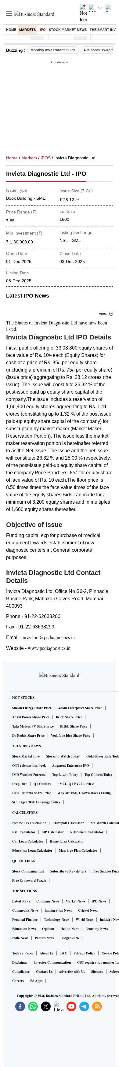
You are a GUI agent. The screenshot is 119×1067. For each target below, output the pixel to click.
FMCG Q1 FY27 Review (75, 784)
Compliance (21, 971)
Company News (47, 901)
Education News (24, 929)
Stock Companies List (28, 871)
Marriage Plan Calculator (78, 850)
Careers (18, 981)
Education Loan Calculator (32, 850)
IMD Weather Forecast (29, 774)
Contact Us (44, 971)
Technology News (56, 919)
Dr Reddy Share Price (28, 735)
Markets (27, 29)
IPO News (99, 901)
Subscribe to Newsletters (68, 871)
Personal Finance (25, 919)
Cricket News (88, 910)
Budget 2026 (69, 938)
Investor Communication (52, 962)
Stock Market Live (26, 756)
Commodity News (25, 910)
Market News (75, 901)
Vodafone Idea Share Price (70, 735)
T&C (63, 953)
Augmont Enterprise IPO (70, 765)
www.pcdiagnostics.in (49, 648)
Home (11, 29)
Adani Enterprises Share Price (80, 708)
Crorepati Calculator (68, 823)
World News (84, 919)
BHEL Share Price (73, 726)
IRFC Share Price (69, 717)
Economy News (96, 929)
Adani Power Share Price (30, 717)
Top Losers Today (65, 774)
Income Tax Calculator (29, 823)
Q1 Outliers (42, 784)
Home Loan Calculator (67, 841)
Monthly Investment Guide (53, 50)
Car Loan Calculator (27, 841)
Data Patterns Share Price (31, 793)
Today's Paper (22, 953)
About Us (46, 953)
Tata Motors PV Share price (33, 726)
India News (20, 938)
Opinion (48, 929)
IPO (43, 29)
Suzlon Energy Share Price (32, 708)
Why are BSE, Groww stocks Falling (84, 793)
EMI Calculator (23, 832)
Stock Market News (68, 29)
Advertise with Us (72, 971)
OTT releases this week (29, 765)
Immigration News (58, 910)
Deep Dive (19, 784)
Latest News (21, 901)
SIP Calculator (53, 832)
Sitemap (97, 971)
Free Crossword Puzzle (29, 880)
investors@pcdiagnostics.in (49, 637)
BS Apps (36, 981)
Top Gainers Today (99, 774)
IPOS (46, 157)
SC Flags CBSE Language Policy (36, 802)
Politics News (44, 938)
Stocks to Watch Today (63, 756)
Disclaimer (20, 962)
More (103, 314)
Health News (69, 929)
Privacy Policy (84, 953)
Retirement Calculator (86, 832)
